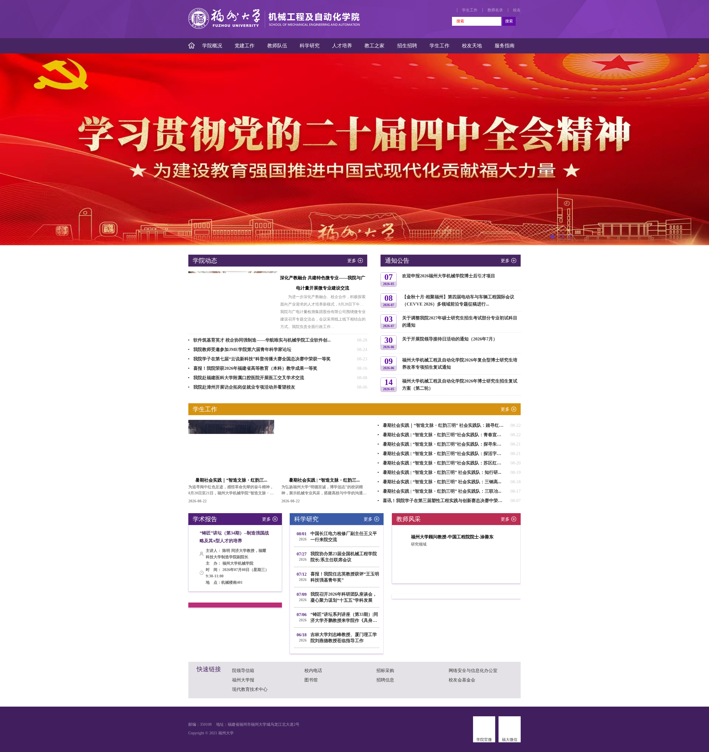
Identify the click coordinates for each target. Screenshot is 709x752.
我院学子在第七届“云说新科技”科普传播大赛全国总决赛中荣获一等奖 (262, 358)
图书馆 (311, 680)
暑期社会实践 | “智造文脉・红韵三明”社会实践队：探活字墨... (444, 453)
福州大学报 (243, 680)
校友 (517, 10)
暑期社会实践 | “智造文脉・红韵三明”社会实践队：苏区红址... (444, 463)
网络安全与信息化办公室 (473, 670)
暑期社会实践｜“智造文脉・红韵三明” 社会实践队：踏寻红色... (445, 425)
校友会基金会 (462, 680)
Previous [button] (191, 559)
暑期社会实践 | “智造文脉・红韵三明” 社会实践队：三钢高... (442, 481)
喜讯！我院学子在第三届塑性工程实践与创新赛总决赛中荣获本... (446, 500)
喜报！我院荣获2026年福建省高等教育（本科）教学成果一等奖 (255, 368)
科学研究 (310, 45)
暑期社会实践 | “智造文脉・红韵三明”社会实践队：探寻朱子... (444, 444)
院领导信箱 (243, 670)
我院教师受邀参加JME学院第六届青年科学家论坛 (242, 349)
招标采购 (385, 670)
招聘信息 (385, 680)
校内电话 (313, 670)
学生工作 (469, 10)
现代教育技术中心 (250, 689)
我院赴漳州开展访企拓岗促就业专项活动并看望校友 (244, 387)
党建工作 (245, 45)
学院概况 (212, 45)
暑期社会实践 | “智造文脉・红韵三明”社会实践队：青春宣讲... (444, 434)
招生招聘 (407, 45)
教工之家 (374, 45)
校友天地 (472, 45)
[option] (354, 149)
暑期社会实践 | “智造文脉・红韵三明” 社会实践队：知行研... (442, 472)
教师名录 (495, 10)
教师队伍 (277, 45)
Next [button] (278, 559)
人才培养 (342, 45)
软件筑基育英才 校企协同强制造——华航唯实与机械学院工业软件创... (262, 340)
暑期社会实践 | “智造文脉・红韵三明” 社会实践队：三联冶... (442, 491)
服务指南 (505, 45)
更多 (351, 260)
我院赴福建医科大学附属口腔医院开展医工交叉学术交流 (248, 377)
